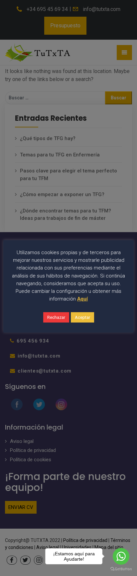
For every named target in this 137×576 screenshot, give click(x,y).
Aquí (82, 299)
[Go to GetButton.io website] (121, 569)
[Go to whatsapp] (121, 556)
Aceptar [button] (82, 317)
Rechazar (56, 317)
